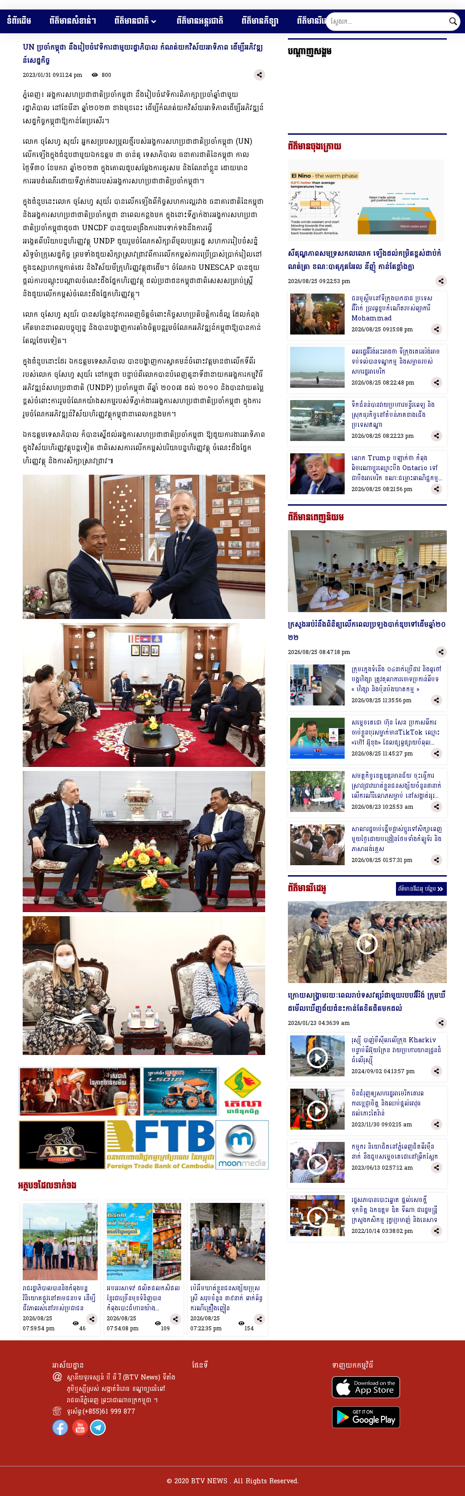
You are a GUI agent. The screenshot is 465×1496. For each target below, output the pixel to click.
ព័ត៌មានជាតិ (131, 21)
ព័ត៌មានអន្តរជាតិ (200, 21)
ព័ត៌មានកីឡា (260, 21)
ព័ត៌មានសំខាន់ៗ (72, 21)
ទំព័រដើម (19, 21)
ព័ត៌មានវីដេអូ (315, 21)
